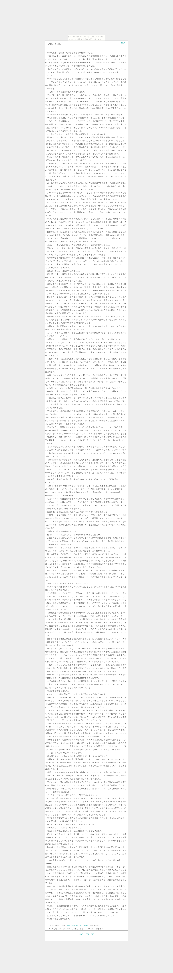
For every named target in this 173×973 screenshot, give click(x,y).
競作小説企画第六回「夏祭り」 (78, 925)
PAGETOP (90, 934)
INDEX (122, 43)
